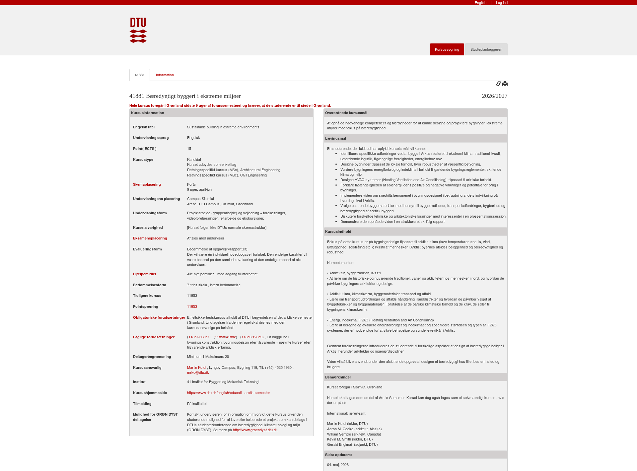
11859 (246, 336)
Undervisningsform (150, 212)
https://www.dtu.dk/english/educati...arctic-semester (228, 392)
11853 (192, 306)
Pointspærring (145, 306)
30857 (204, 336)
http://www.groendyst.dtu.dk (255, 429)
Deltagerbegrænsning (152, 356)
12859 (257, 336)
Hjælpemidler (144, 273)
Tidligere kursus (147, 295)
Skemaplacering (147, 184)
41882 (231, 336)
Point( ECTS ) (145, 148)
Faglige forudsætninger (154, 336)
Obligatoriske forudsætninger (159, 317)
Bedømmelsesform (149, 284)
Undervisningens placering (156, 198)
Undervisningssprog (151, 137)
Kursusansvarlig (147, 367)
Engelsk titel (144, 126)
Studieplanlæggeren (486, 49)
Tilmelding (142, 403)
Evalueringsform (147, 248)
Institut (139, 381)
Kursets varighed (148, 227)
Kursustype (143, 159)
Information (165, 74)
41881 (140, 74)
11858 (220, 336)
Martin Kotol (196, 367)
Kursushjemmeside (150, 392)
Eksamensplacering (150, 238)
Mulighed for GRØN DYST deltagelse (155, 417)
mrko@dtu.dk (198, 372)
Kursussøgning (447, 49)
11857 (193, 336)
